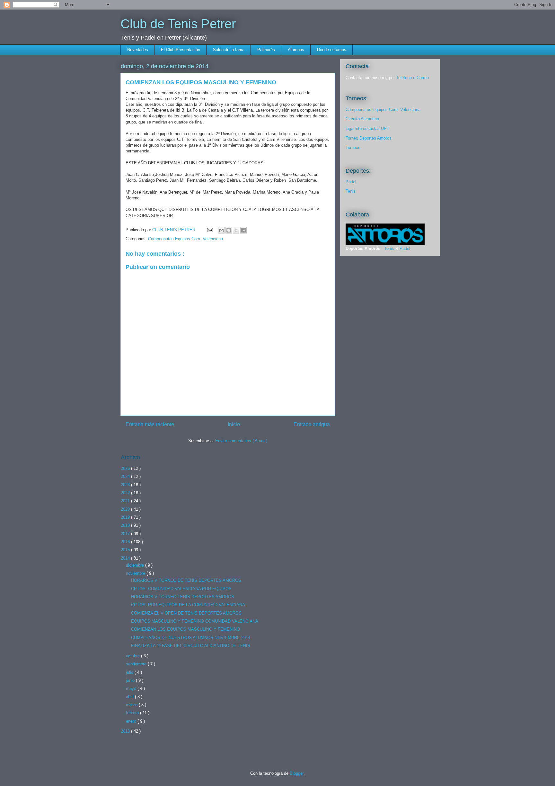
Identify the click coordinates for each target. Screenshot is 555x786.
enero (131, 721)
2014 (126, 558)
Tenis (351, 191)
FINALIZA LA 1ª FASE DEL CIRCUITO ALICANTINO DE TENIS (190, 645)
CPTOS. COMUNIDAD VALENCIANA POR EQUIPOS (181, 588)
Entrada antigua (312, 424)
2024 (126, 476)
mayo (131, 688)
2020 (126, 509)
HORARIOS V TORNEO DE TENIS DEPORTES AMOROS (186, 580)
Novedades (137, 49)
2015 (126, 549)
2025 (126, 468)
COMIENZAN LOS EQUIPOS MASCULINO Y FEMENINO (185, 629)
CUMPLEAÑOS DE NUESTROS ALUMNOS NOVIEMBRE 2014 (190, 637)
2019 (126, 517)
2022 (126, 492)
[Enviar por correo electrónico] (221, 230)
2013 (126, 731)
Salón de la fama (228, 49)
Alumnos (296, 49)
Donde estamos (331, 49)
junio (131, 680)
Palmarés (266, 49)
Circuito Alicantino (362, 118)
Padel (351, 181)
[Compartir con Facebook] (243, 230)
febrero (133, 712)
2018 (126, 525)
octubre (133, 655)
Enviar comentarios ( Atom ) (241, 440)
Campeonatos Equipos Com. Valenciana (185, 238)
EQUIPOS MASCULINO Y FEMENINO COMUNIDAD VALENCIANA (194, 621)
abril (130, 696)
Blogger (297, 773)
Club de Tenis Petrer (178, 24)
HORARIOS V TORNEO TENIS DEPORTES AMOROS (182, 596)
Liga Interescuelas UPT (367, 128)
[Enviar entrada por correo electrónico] (209, 229)
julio (130, 672)
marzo (132, 704)
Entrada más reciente (150, 424)
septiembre (137, 664)
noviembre (136, 573)
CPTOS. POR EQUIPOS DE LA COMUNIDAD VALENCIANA (188, 604)
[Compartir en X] (236, 230)
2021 (126, 500)
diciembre (135, 565)
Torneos (353, 147)
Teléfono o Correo (412, 77)
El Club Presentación (180, 49)
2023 (126, 484)
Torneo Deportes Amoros (369, 138)
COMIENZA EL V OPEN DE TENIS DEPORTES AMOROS (186, 613)
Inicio (234, 424)
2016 (126, 541)
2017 (126, 533)
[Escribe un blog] (228, 230)
